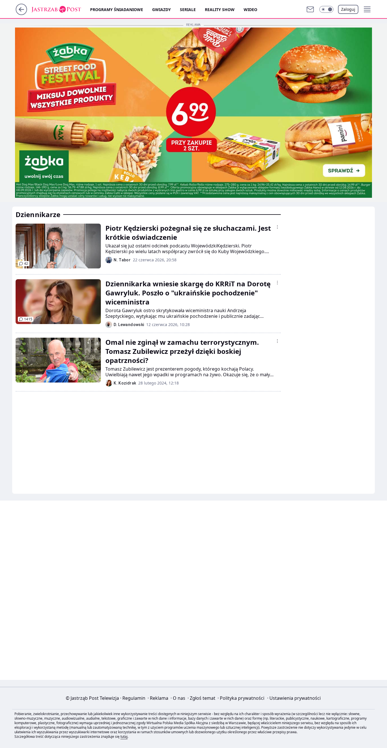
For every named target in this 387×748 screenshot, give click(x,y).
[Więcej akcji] (277, 227)
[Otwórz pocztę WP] (310, 9)
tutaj (123, 736)
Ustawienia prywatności (294, 698)
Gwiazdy (161, 9)
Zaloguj (348, 9)
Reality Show (220, 9)
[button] (326, 9)
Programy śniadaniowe (116, 9)
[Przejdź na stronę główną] (21, 13)
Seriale (188, 9)
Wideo (250, 9)
